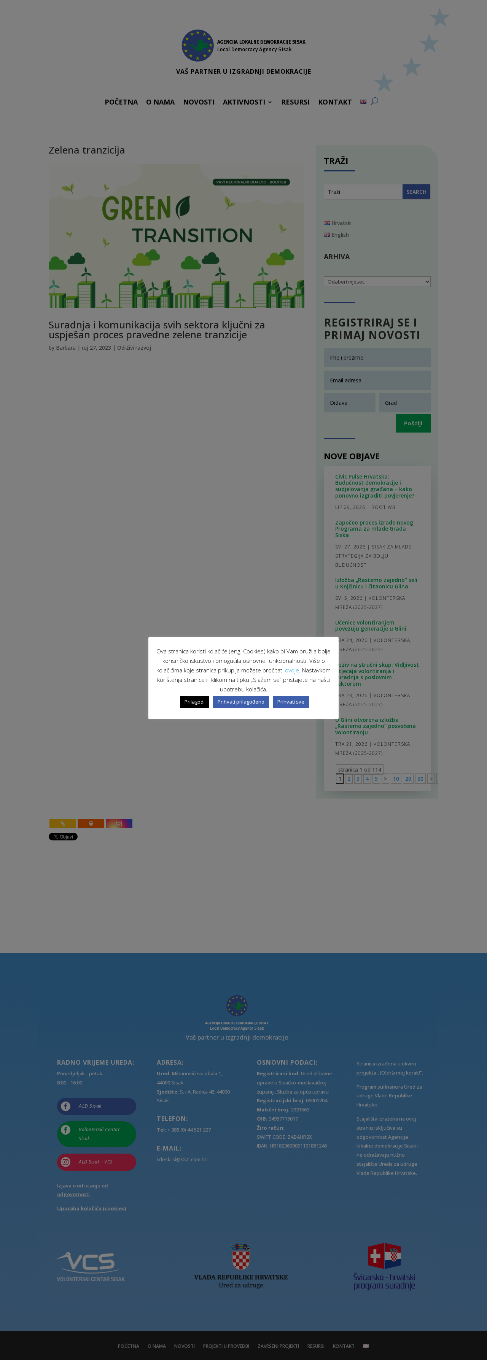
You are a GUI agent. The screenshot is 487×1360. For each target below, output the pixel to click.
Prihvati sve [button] (290, 701)
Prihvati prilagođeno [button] (241, 701)
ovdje (292, 670)
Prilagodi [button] (195, 701)
